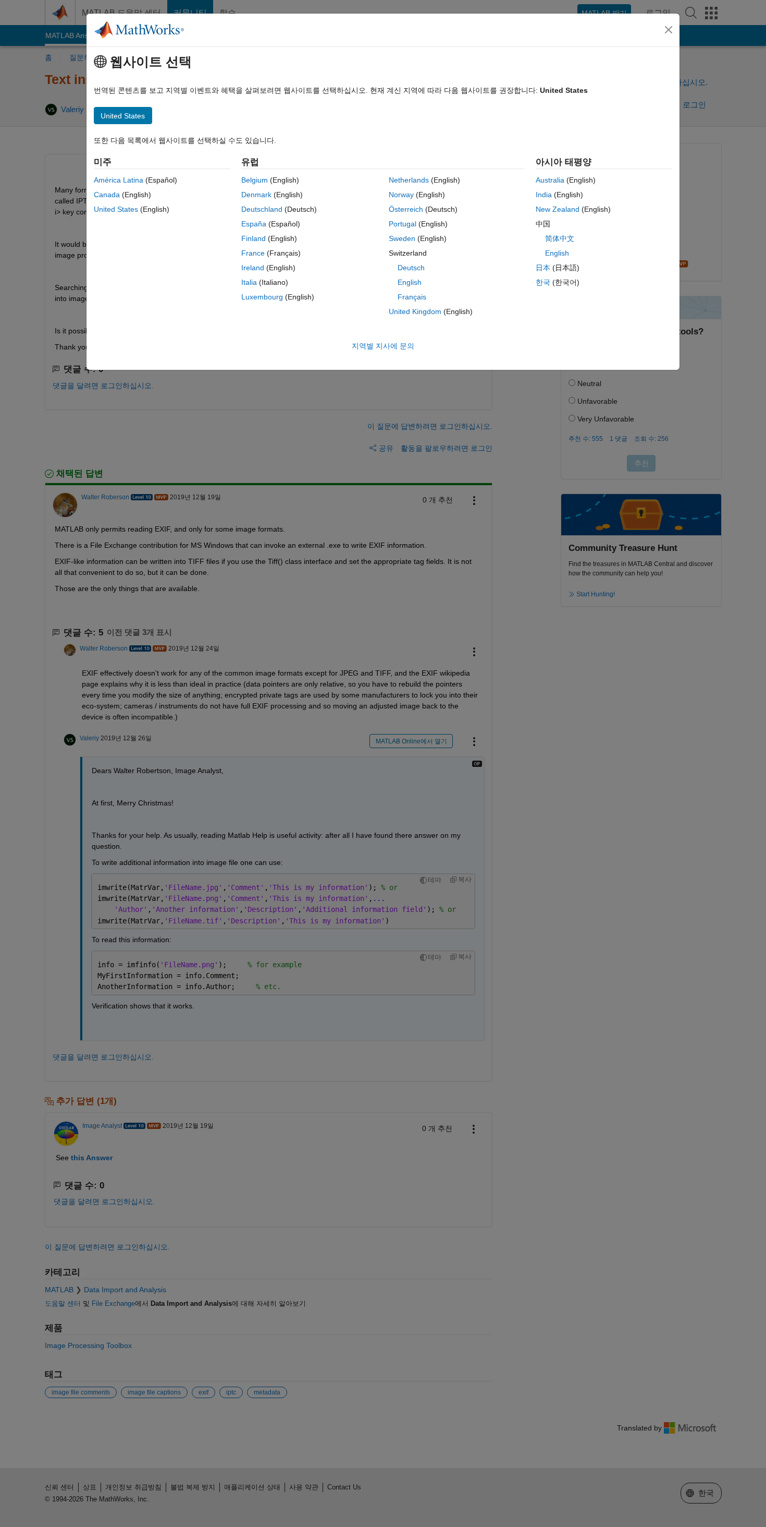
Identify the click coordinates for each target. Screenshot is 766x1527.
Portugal (402, 224)
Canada (107, 194)
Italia (249, 282)
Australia (550, 180)
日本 (543, 267)
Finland (253, 238)
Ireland (252, 267)
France (253, 253)
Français (412, 297)
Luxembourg (262, 297)
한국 (543, 282)
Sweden (402, 238)
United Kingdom (415, 311)
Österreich (406, 209)
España (253, 224)
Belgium (254, 180)
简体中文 (559, 238)
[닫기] (668, 29)
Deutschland (261, 209)
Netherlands (409, 180)
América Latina (118, 180)
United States (116, 209)
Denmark (256, 194)
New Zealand (557, 209)
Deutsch (411, 267)
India (544, 194)
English (410, 282)
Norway (401, 194)
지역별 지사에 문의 (383, 346)
